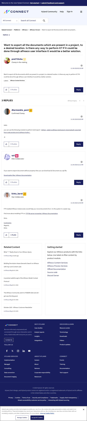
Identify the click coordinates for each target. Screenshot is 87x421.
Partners (37, 368)
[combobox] (33, 20)
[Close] (83, 409)
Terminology (64, 332)
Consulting (7, 368)
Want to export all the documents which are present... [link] (59, 30)
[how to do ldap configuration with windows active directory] (83, 101)
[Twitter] (12, 350)
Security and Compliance (40, 398)
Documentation (65, 368)
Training (62, 364)
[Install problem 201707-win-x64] (80, 101)
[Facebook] (6, 350)
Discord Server (53, 275)
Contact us (8, 340)
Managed (7, 364)
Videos (62, 340)
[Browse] (81, 12)
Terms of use (26, 398)
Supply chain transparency (68, 398)
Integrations (38, 340)
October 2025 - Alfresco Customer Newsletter (18, 307)
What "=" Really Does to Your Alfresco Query (18, 252)
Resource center (65, 328)
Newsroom (37, 377)
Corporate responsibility (42, 373)
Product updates (65, 345)
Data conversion (9, 373)
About (36, 364)
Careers (36, 360)
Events (62, 360)
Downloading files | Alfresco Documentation (18, 175)
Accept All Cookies (37, 418)
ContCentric (7, 223)
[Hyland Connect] (16, 11)
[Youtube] (29, 350)
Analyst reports (39, 332)
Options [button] (5, 35)
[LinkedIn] (23, 350)
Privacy (10, 398)
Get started (34, 3)
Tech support (64, 373)
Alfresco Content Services (17, 80)
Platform (17, 30)
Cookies (17, 398)
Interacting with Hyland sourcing (58, 400)
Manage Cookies (22, 418)
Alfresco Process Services (57, 266)
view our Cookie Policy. (47, 413)
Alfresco (25, 30)
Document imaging (10, 377)
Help (62, 11)
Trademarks (54, 398)
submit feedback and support (52, 3)
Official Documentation (56, 269)
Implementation (9, 360)
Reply (78, 89)
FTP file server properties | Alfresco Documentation (42, 214)
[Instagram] (18, 350)
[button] (6, 89)
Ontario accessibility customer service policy (32, 400)
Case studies (38, 328)
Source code (52, 272)
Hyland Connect (7, 30)
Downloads (63, 336)
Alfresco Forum (35, 30)
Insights (37, 336)
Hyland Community (49, 11)
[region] (43, 413)
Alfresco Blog (8, 256)
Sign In (69, 11)
